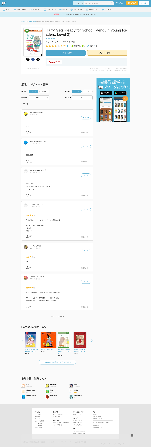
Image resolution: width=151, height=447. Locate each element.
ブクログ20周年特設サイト (80, 433)
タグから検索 (56, 416)
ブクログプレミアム (78, 422)
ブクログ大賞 (38, 423)
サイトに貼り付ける (33, 68)
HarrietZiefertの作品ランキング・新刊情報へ (57, 362)
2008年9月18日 (35, 248)
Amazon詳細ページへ (108, 53)
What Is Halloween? (47, 349)
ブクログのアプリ (77, 420)
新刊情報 (37, 416)
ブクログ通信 (38, 425)
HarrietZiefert (50, 38)
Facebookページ (97, 427)
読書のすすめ (38, 427)
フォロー (86, 117)
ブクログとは (119, 3)
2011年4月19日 (35, 143)
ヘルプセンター (97, 416)
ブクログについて (77, 414)
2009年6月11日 (35, 206)
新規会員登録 (132, 3)
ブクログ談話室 (39, 421)
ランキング (38, 414)
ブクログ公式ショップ (79, 425)
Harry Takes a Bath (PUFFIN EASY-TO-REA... (64, 351)
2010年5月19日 (35, 172)
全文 (87, 91)
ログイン (144, 3)
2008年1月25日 (35, 279)
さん (34, 112)
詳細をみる (84, 132)
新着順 (44, 91)
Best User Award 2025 (79, 431)
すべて (25, 104)
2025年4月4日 (34, 115)
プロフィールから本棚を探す (61, 422)
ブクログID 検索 (57, 425)
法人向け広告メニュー (99, 418)
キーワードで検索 (58, 414)
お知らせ (95, 414)
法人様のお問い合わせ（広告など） (102, 422)
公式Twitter (96, 425)
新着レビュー (38, 418)
